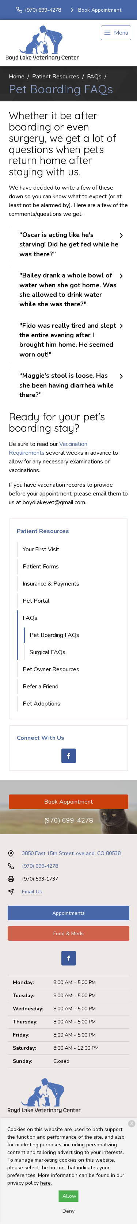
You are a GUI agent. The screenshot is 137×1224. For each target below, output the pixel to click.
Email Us (32, 891)
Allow (69, 1196)
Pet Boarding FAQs (54, 635)
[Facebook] (68, 756)
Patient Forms (41, 567)
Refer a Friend (40, 687)
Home (16, 77)
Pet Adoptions (41, 704)
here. (46, 1183)
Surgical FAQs (47, 652)
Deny (68, 1211)
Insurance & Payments (51, 584)
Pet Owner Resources (51, 669)
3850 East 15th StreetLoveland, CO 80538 (71, 853)
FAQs (94, 77)
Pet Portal (36, 601)
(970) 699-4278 (68, 820)
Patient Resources (55, 77)
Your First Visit (41, 549)
